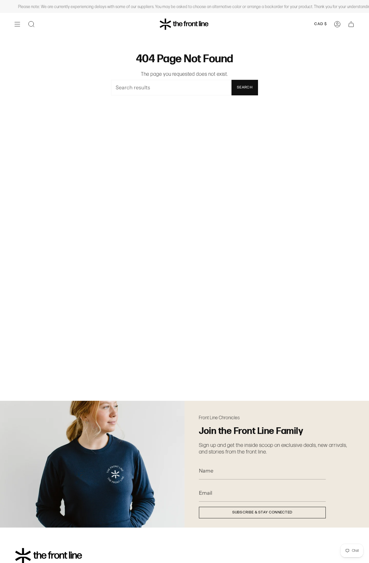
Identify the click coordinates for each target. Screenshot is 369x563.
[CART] (351, 24)
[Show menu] (17, 24)
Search (245, 87)
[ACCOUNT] (337, 24)
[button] (31, 24)
